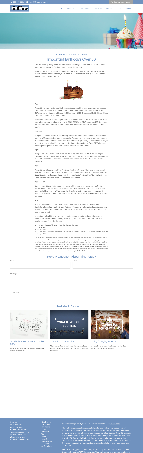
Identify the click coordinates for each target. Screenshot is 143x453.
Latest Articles (46, 441)
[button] (60, 8)
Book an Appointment (122, 2)
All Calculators (46, 446)
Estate (43, 429)
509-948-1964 (22, 435)
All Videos (45, 444)
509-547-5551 (18, 2)
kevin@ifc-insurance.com (38, 2)
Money (43, 436)
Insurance (45, 432)
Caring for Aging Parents (103, 341)
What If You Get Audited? (63, 341)
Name (12, 260)
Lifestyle (44, 439)
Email (75, 260)
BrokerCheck (115, 424)
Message (13, 274)
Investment (45, 427)
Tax (42, 434)
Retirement (45, 424)
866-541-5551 (23, 432)
